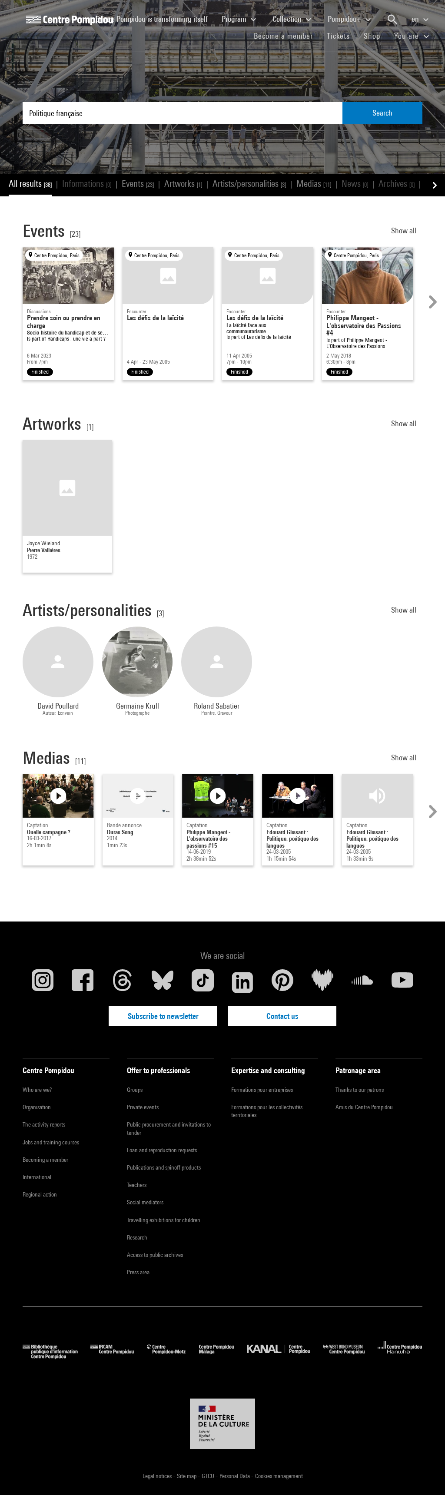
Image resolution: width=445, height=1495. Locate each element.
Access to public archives (155, 1254)
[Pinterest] (282, 982)
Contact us (282, 1016)
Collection (287, 18)
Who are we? (37, 1089)
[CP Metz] (173, 1356)
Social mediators (145, 1202)
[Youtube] (402, 982)
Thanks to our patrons (359, 1089)
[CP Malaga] (223, 1356)
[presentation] (431, 301)
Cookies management (279, 1475)
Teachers (136, 1184)
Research (137, 1237)
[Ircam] (118, 1356)
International (37, 1176)
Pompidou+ (345, 18)
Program (235, 18)
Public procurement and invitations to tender (169, 1128)
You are (407, 35)
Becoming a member (45, 1159)
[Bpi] (56, 1356)
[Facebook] (83, 982)
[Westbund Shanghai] (350, 1356)
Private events (143, 1107)
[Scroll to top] (424, 1474)
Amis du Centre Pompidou (364, 1107)
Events (138, 183)
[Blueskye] (163, 982)
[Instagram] (43, 982)
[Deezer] (322, 982)
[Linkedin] (242, 982)
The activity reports (44, 1124)
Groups (135, 1089)
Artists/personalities (249, 183)
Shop (375, 35)
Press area (138, 1272)
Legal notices (158, 1475)
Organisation (37, 1107)
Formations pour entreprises (262, 1089)
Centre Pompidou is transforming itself (155, 18)
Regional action (40, 1194)
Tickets (338, 35)
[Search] (392, 19)
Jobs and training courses (51, 1142)
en (416, 18)
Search (382, 112)
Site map (187, 1475)
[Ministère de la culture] (222, 1424)
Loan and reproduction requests (162, 1150)
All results (30, 183)
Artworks (183, 183)
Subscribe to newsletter (163, 1016)
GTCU (209, 1475)
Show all (404, 230)
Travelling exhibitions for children (163, 1220)
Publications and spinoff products (164, 1167)
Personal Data (235, 1475)
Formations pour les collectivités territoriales (266, 1111)
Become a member (287, 35)
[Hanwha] (400, 1356)
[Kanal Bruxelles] (285, 1356)
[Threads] (123, 982)
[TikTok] (202, 982)
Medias (313, 183)
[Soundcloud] (362, 982)
